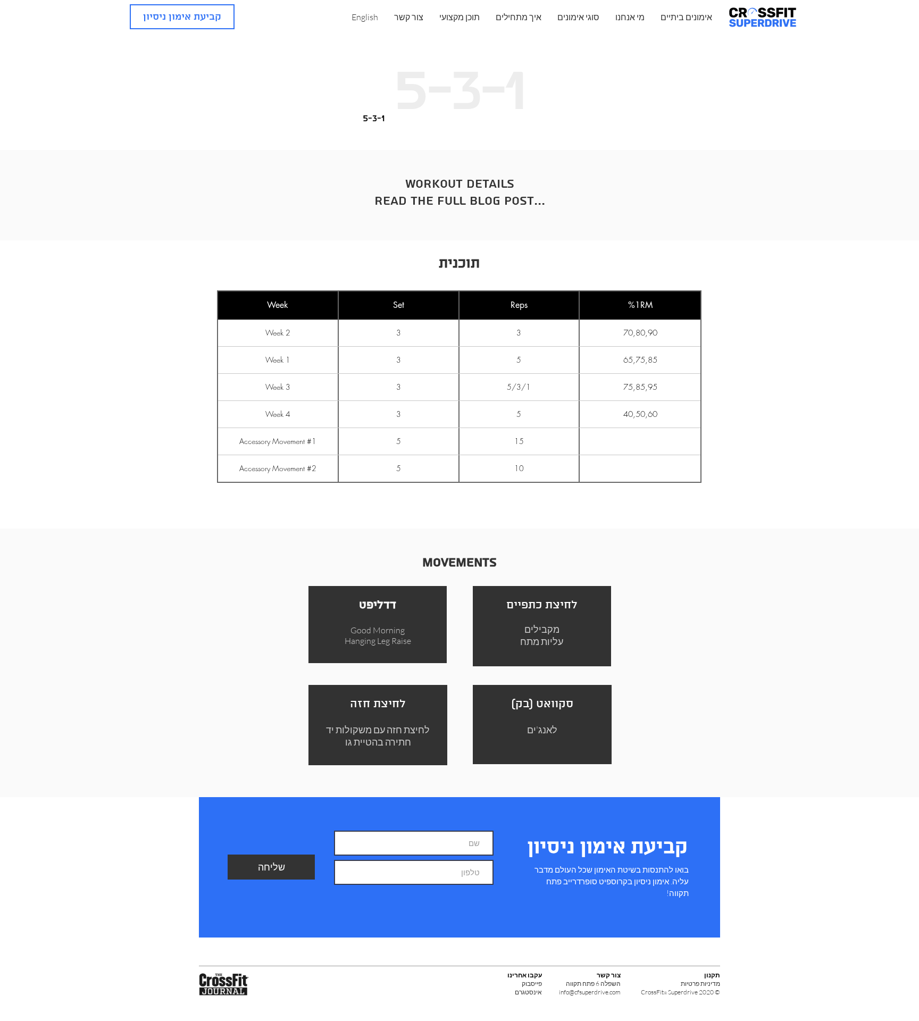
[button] (630, 17)
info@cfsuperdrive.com (590, 992)
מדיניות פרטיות (700, 983)
